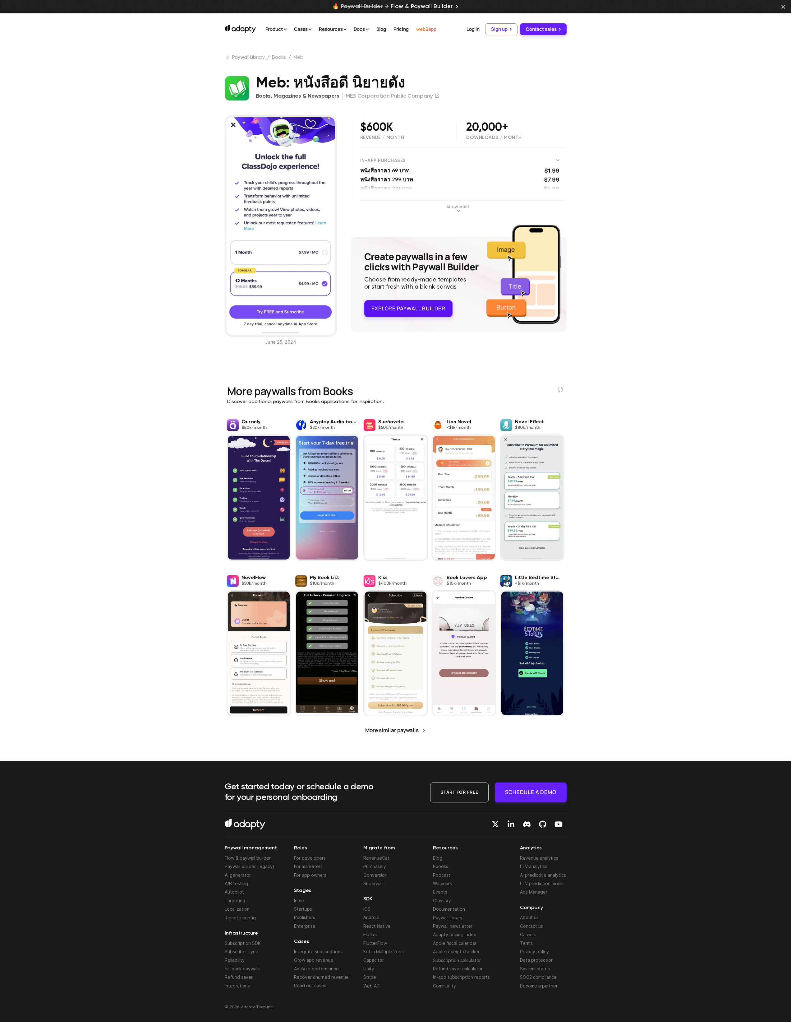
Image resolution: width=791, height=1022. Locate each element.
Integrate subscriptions (318, 951)
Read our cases (310, 985)
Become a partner (539, 985)
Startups (303, 909)
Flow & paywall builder (248, 858)
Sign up (499, 29)
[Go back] (228, 59)
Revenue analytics (539, 858)
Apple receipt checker (456, 951)
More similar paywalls (392, 730)
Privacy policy (534, 951)
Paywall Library (248, 57)
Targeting (235, 900)
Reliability (235, 960)
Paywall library (447, 917)
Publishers (304, 917)
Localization (237, 909)
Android (371, 917)
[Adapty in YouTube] (558, 824)
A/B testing (236, 883)
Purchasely (374, 866)
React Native (377, 926)
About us (529, 917)
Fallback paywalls (242, 968)
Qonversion (375, 875)
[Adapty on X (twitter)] (495, 824)
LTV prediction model (542, 883)
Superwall (373, 883)
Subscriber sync (241, 951)
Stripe (369, 977)
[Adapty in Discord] (527, 824)
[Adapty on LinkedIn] (511, 824)
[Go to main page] (240, 29)
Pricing (401, 29)
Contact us (531, 926)
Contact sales (541, 29)
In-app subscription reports (461, 977)
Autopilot (234, 891)
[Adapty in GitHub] (542, 824)
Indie (299, 900)
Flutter (370, 934)
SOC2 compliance (538, 977)
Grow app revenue (313, 960)
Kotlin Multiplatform (383, 951)
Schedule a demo (530, 792)
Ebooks (440, 866)
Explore (408, 308)
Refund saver (239, 977)
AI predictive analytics (543, 875)
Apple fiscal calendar (454, 943)
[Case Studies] (310, 29)
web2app (426, 29)
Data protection (537, 960)
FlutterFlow (375, 943)
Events (440, 891)
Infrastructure (241, 933)
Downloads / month (494, 137)
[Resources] (345, 29)
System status (535, 968)
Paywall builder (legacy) (249, 866)
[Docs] (367, 29)
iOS (366, 909)
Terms (526, 943)
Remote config (240, 917)
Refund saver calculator (458, 968)
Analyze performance (316, 968)
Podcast (441, 875)
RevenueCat (376, 858)
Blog (381, 29)
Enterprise (304, 926)
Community (444, 985)
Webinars (442, 883)
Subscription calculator (457, 960)
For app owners (310, 875)
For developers (310, 858)
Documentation (449, 909)
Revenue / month (382, 137)
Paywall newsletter (452, 926)
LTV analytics (533, 866)
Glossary (442, 900)
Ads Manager (533, 891)
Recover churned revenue (321, 977)
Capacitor (373, 960)
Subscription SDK (243, 943)
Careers (528, 934)
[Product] (285, 29)
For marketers (308, 866)
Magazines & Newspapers (306, 96)
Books (279, 57)
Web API (371, 985)
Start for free (459, 792)
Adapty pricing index (454, 934)
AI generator (238, 875)
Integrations (237, 985)
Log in (473, 29)
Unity (368, 968)
